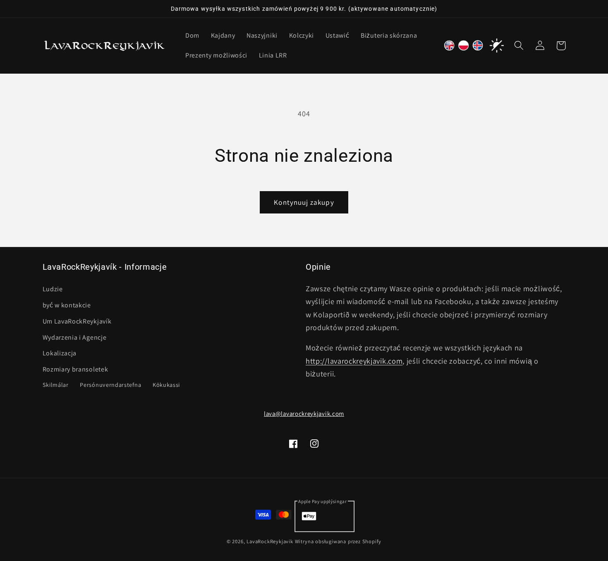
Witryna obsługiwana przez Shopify (338, 541)
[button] (519, 45)
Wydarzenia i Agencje (75, 337)
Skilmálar (56, 384)
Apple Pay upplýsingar (322, 501)
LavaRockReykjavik (270, 541)
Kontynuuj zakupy (304, 202)
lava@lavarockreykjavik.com (304, 413)
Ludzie (53, 288)
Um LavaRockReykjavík (77, 320)
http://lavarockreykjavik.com (354, 360)
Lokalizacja (60, 353)
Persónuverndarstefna (110, 384)
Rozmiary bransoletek (75, 368)
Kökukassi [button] (166, 384)
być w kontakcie (67, 304)
